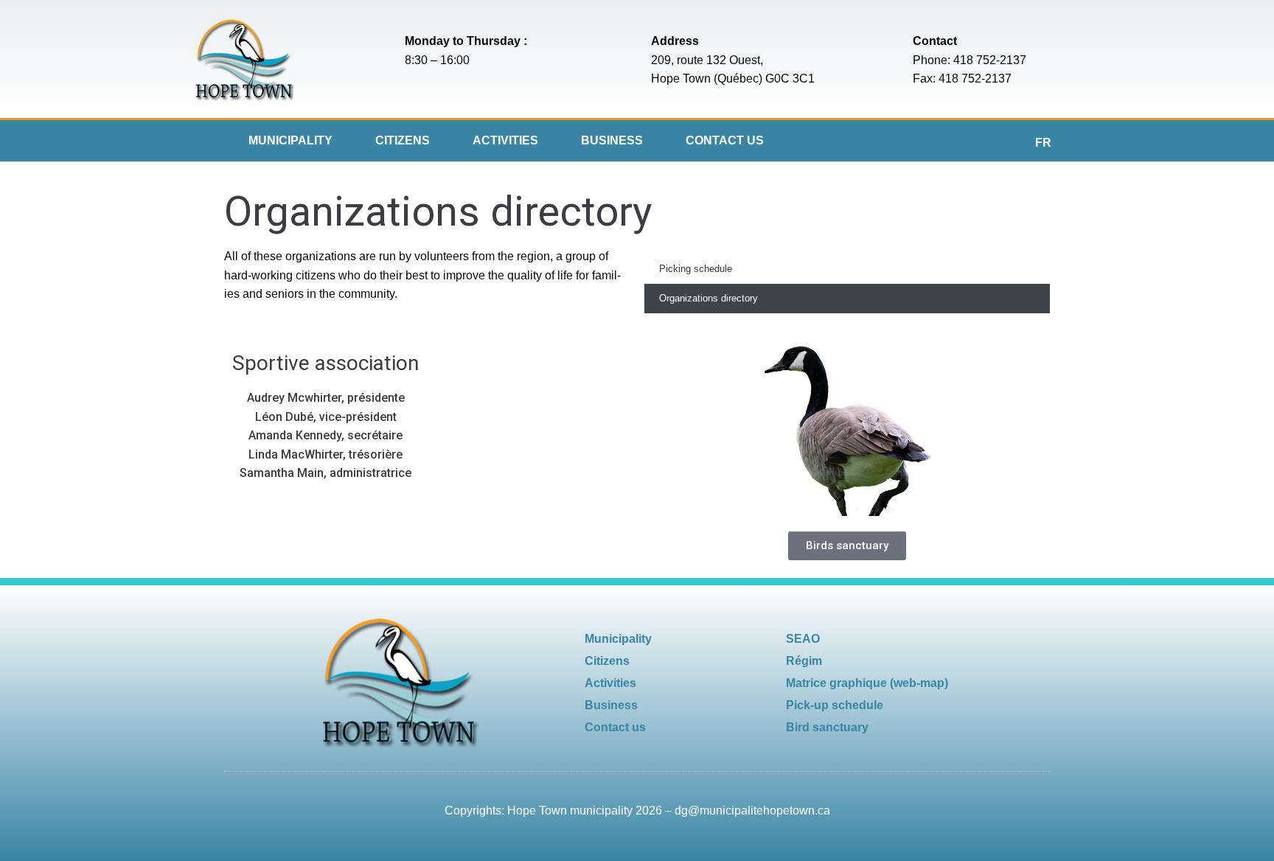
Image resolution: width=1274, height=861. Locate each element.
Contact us (725, 140)
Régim (804, 661)
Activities (505, 140)
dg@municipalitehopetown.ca (752, 810)
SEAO (803, 638)
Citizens (402, 140)
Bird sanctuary (827, 727)
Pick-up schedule (834, 705)
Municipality (290, 140)
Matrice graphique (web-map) (867, 683)
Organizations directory (708, 298)
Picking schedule (695, 268)
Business (612, 140)
